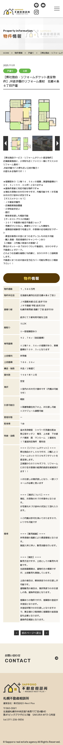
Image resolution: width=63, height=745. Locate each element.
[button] (5, 143)
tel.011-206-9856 (13, 719)
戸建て (10, 70)
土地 (25, 70)
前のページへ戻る (31, 632)
